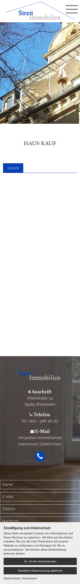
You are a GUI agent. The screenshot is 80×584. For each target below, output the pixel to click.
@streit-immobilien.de (43, 438)
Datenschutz (51, 444)
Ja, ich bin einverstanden (40, 561)
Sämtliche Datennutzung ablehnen (40, 570)
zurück (13, 168)
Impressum (27, 444)
